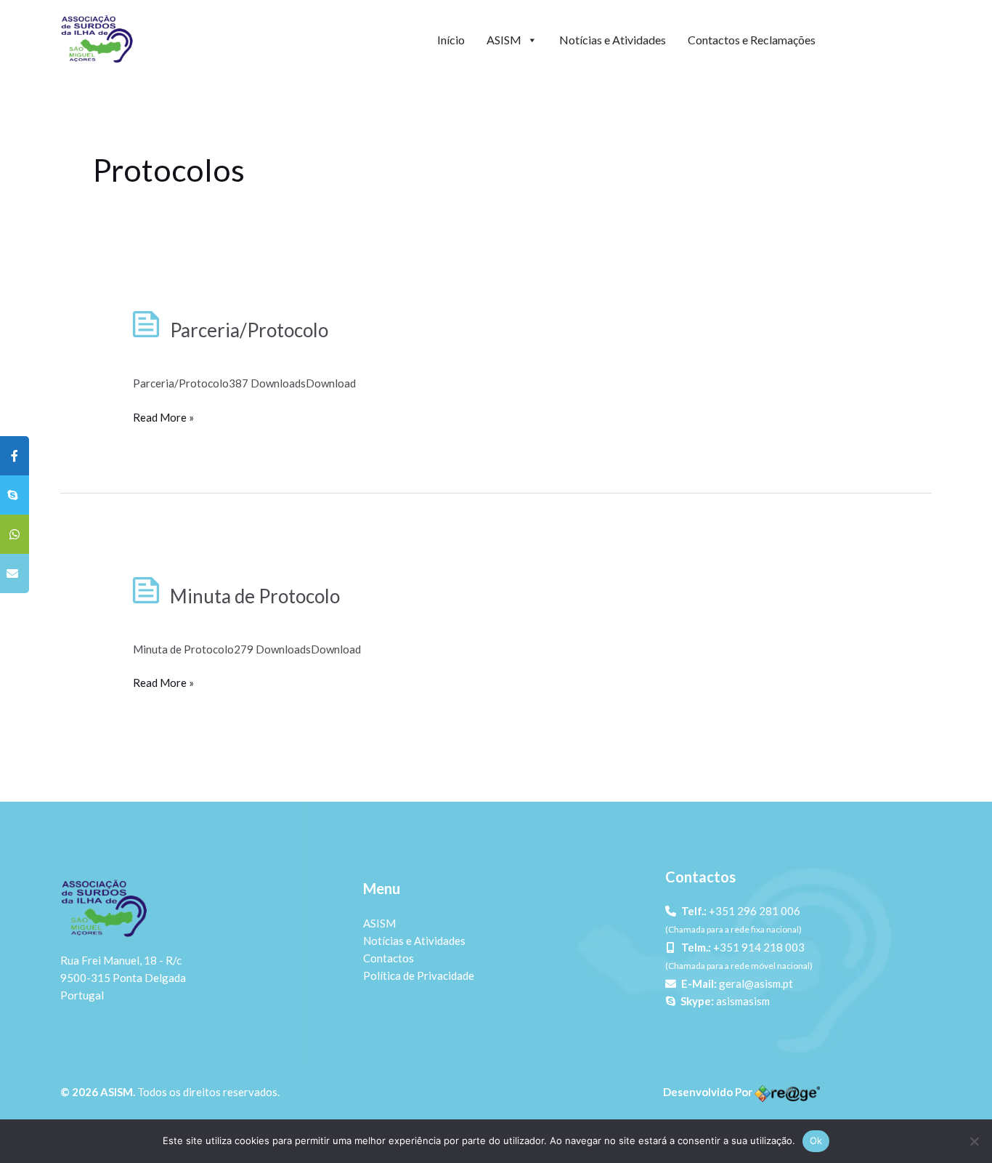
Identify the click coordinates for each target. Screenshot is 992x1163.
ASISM (504, 40)
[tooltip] (14, 455)
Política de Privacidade (418, 975)
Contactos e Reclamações (752, 40)
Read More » (163, 416)
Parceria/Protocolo (249, 330)
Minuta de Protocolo (255, 596)
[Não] (974, 1141)
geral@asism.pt (756, 983)
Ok (816, 1140)
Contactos (388, 958)
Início (451, 40)
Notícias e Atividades (612, 40)
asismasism (743, 1000)
